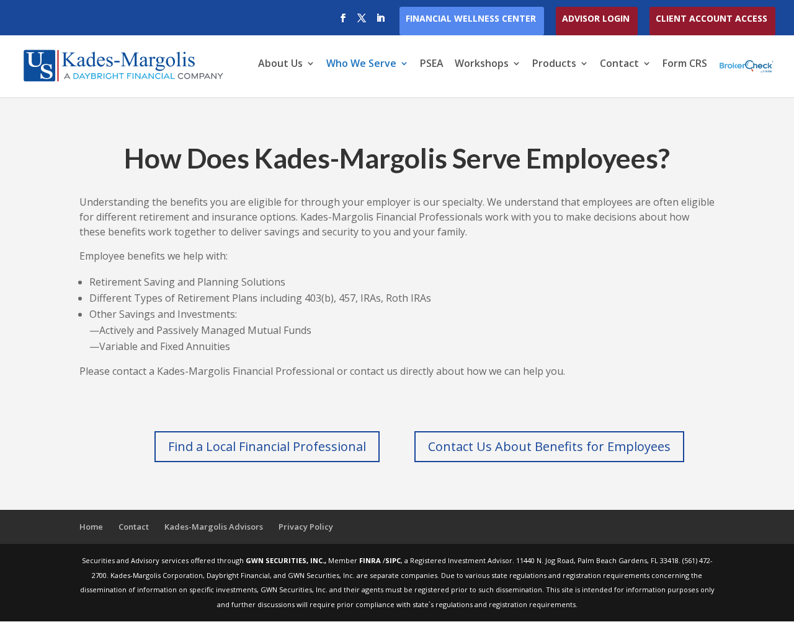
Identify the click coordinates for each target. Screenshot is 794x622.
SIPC (393, 560)
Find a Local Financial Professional (267, 446)
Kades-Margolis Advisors (213, 526)
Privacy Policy (306, 526)
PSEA (432, 64)
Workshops (482, 64)
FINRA (371, 560)
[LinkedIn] (380, 22)
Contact (619, 64)
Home (91, 526)
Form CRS (684, 64)
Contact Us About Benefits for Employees (549, 446)
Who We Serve (361, 64)
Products (554, 64)
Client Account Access (711, 19)
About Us (280, 64)
